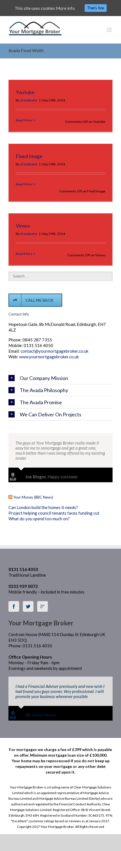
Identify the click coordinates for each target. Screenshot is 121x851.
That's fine (95, 8)
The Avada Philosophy (44, 390)
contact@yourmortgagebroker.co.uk (54, 351)
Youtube (25, 92)
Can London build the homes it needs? (43, 507)
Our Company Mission (44, 378)
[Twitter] (28, 606)
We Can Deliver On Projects (50, 414)
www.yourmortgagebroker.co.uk (49, 356)
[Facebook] (13, 606)
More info (65, 8)
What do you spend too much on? (39, 518)
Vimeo (23, 226)
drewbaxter (29, 100)
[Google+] (42, 606)
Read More (24, 120)
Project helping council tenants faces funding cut (53, 513)
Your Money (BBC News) (33, 497)
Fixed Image (29, 156)
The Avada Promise (41, 402)
